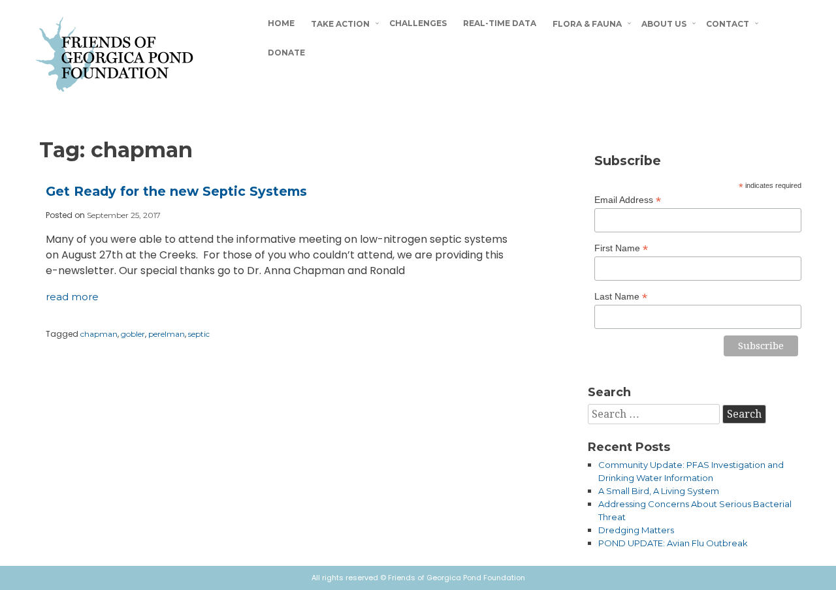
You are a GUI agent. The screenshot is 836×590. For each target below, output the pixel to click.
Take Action (340, 24)
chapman (99, 334)
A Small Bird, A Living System (658, 491)
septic (199, 334)
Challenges (418, 23)
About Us (663, 24)
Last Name (620, 296)
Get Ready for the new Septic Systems (176, 191)
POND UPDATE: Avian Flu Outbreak (673, 543)
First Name (621, 248)
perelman (166, 334)
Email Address (627, 200)
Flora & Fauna (587, 24)
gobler (133, 334)
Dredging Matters (636, 530)
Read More (72, 296)
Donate (286, 52)
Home (281, 23)
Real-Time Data (499, 23)
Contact (727, 24)
